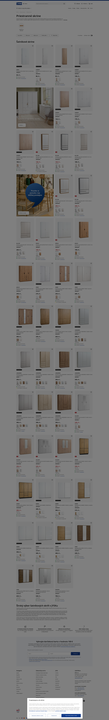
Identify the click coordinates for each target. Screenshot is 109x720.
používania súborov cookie (60, 711)
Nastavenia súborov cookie (37, 715)
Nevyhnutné (54, 715)
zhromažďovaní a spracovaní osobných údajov (38, 711)
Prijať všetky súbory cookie (71, 715)
